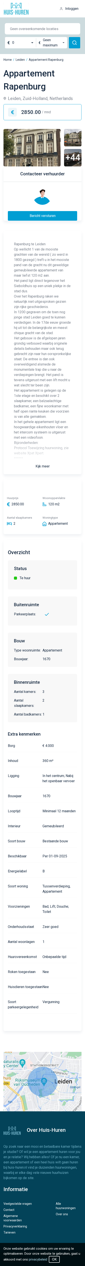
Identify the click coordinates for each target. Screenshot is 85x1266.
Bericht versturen (43, 216)
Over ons (62, 1214)
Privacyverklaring (15, 1226)
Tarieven (9, 1232)
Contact (8, 1210)
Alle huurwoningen (66, 1206)
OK (54, 1259)
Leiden (20, 59)
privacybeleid (38, 1259)
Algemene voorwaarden (12, 1218)
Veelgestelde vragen (17, 1203)
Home (7, 59)
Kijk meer (43, 466)
